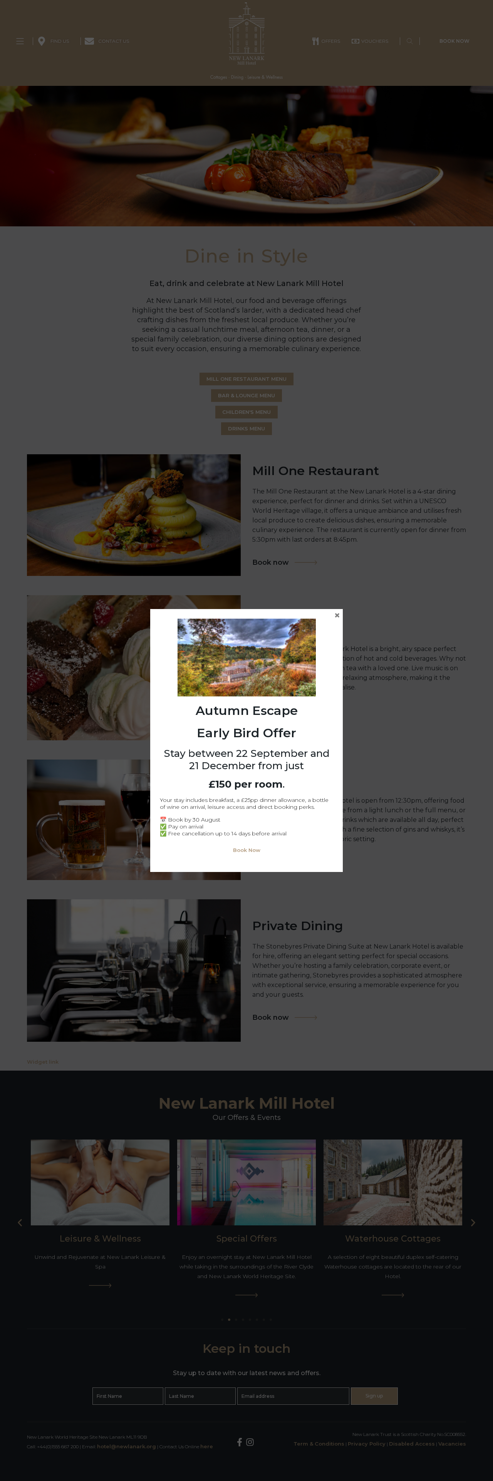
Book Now (246, 850)
